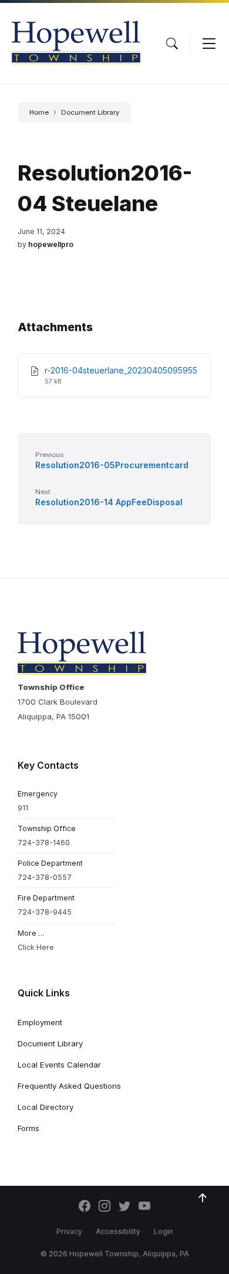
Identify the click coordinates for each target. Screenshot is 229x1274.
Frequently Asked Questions (69, 1085)
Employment (40, 1022)
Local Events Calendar (59, 1064)
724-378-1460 (44, 842)
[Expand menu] (209, 43)
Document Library (90, 112)
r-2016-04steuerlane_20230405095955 (121, 370)
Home (39, 112)
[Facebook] (84, 1207)
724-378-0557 (45, 877)
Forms (28, 1128)
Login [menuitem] (163, 1231)
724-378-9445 (45, 912)
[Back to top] (202, 1198)
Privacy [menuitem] (69, 1231)
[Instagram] (104, 1207)
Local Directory (45, 1107)
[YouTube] (144, 1207)
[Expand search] (172, 43)
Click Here (36, 947)
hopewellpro (50, 244)
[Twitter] (124, 1207)
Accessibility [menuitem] (118, 1231)
